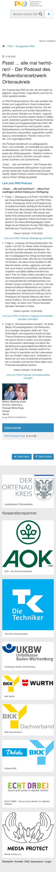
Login (48, 861)
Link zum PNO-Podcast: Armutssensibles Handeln (28, 376)
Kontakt (18, 861)
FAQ (26, 861)
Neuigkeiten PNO (25, 46)
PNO (10, 46)
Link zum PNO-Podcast (17, 183)
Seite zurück (45, 456)
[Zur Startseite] (28, 4)
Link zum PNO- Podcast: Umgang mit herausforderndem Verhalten (28, 317)
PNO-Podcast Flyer (15, 436)
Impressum (37, 861)
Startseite (7, 861)
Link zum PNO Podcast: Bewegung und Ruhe (28, 238)
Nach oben (23, 456)
